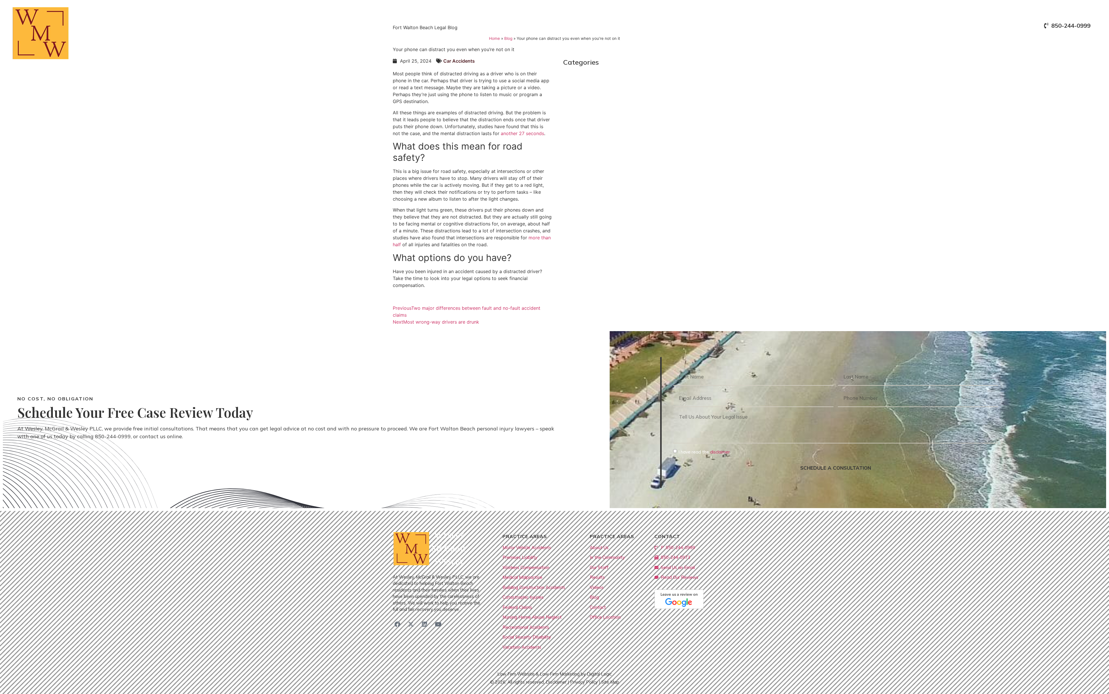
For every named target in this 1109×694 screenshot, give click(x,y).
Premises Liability (588, 146)
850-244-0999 (113, 436)
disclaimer (720, 452)
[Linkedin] (424, 624)
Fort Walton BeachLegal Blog (603, 123)
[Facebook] (397, 624)
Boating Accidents (589, 88)
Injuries (576, 135)
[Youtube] (438, 624)
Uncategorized (585, 169)
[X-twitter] (411, 624)
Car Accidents (584, 100)
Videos (1028, 41)
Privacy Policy (584, 682)
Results (998, 41)
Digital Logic (599, 674)
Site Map (610, 682)
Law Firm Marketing (560, 674)
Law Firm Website (516, 674)
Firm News (580, 112)
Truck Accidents (586, 158)
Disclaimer (556, 682)
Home (875, 41)
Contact (1081, 41)
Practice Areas (952, 41)
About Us (904, 41)
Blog (1052, 41)
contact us (152, 436)
